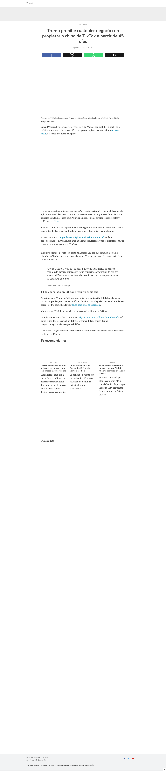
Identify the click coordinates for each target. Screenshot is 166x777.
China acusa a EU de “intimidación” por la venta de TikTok (80, 368)
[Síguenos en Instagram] (137, 758)
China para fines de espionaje (85, 305)
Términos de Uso (33, 765)
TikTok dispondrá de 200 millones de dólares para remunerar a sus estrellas (53, 368)
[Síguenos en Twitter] (128, 758)
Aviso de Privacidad (48, 765)
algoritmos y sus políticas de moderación (99, 317)
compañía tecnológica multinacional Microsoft (81, 237)
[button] (30, 3)
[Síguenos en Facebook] (124, 758)
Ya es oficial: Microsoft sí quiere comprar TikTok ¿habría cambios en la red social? (112, 369)
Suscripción (89, 765)
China (57, 221)
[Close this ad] (164, 769)
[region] (83, 13)
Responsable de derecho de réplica (70, 765)
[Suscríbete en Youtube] (133, 758)
